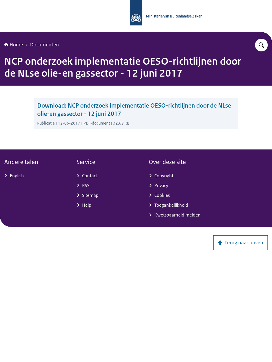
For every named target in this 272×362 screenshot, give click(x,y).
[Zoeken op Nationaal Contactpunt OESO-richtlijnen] (261, 45)
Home (16, 45)
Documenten (44, 45)
